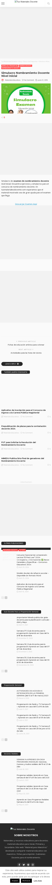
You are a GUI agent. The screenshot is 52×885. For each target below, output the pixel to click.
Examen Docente (25, 66)
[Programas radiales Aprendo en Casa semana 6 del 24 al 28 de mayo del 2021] (8, 786)
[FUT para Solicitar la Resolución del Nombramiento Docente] (26, 438)
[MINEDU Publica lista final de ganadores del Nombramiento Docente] (26, 454)
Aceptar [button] (15, 880)
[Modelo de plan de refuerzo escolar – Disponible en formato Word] (8, 573)
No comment (29, 80)
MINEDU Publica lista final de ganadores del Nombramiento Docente (22, 459)
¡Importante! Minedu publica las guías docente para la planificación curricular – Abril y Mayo (33, 619)
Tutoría (22, 550)
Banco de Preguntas (9, 66)
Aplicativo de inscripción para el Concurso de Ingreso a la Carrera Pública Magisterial (23, 411)
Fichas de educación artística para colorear (26, 345)
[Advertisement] (26, 33)
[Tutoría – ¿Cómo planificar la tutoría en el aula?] (26, 549)
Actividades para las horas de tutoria (26, 353)
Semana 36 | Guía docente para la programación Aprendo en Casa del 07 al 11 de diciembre (33, 646)
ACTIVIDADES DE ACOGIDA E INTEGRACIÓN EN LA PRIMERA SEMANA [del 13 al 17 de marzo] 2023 (32, 693)
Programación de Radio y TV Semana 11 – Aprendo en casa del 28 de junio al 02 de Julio (33, 728)
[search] (48, 3)
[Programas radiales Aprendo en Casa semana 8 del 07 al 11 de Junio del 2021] (8, 775)
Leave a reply (10, 364)
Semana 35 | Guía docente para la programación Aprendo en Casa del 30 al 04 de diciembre (33, 659)
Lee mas (38, 880)
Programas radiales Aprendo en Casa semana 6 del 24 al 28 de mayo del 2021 (32, 788)
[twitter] (24, 865)
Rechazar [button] (26, 880)
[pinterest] (28, 865)
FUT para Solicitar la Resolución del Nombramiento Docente (18, 443)
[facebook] (19, 865)
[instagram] (33, 865)
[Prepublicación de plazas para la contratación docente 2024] (26, 422)
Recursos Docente (10, 550)
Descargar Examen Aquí (26, 204)
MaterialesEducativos (13, 80)
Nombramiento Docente (11, 68)
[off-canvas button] (3, 3)
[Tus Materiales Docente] (26, 1)
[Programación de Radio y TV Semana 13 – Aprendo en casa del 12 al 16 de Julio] (8, 704)
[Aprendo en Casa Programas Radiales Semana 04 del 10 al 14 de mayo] (8, 799)
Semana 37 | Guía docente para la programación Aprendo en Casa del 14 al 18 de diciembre (33, 633)
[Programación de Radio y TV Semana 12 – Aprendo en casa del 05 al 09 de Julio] (8, 715)
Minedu (6, 405)
